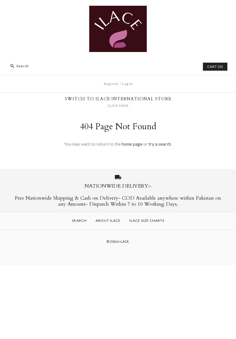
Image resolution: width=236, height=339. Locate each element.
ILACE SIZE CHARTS (147, 220)
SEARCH (79, 220)
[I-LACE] (118, 9)
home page (132, 144)
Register (111, 84)
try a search (160, 144)
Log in (127, 84)
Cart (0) (215, 66)
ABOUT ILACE (108, 220)
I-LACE (124, 241)
